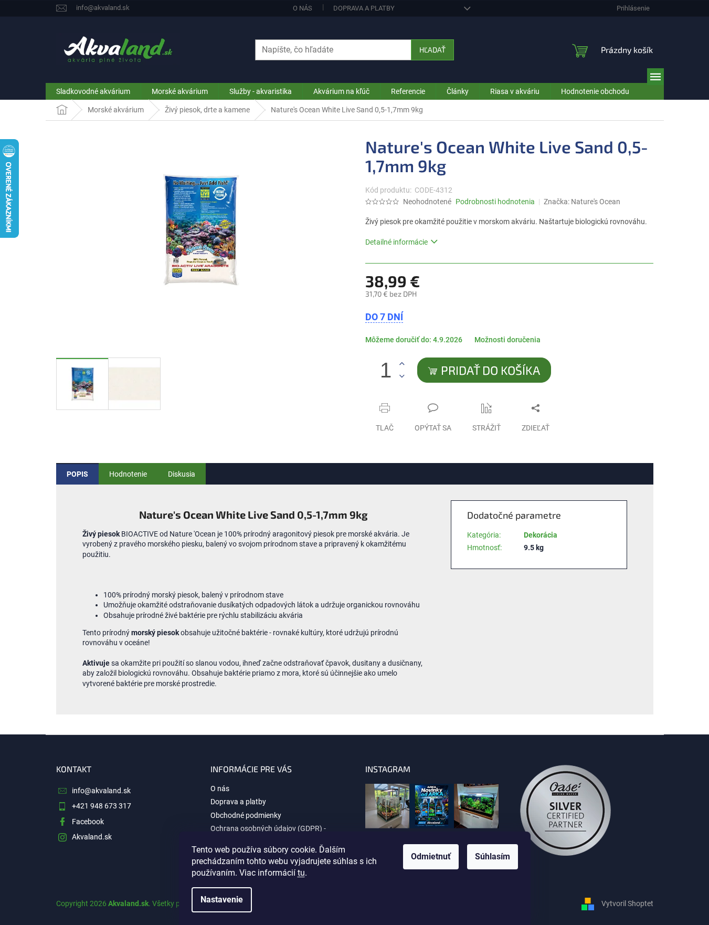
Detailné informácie (396, 242)
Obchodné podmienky (245, 815)
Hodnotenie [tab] (128, 474)
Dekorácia (540, 535)
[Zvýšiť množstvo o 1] (402, 364)
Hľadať (432, 49)
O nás (302, 8)
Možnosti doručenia (507, 339)
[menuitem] (93, 91)
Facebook (88, 821)
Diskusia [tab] (181, 474)
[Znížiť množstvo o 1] (402, 376)
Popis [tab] (77, 474)
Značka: (582, 201)
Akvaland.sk (92, 837)
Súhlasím (492, 856)
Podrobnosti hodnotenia (495, 201)
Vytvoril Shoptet (627, 903)
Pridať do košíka (490, 370)
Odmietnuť (431, 856)
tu (301, 873)
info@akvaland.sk (101, 790)
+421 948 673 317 (101, 806)
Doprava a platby (364, 8)
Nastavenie (221, 900)
